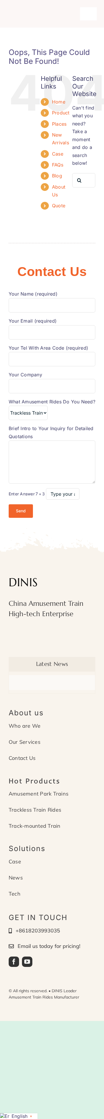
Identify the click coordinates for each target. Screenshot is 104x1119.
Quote (58, 205)
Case (57, 154)
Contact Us (22, 758)
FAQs (57, 165)
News (16, 877)
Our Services (24, 742)
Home (58, 102)
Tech (15, 893)
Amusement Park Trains (38, 793)
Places (59, 124)
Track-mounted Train (35, 826)
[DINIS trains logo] (37, 10)
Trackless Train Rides (35, 809)
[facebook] (14, 962)
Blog (57, 176)
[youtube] (27, 962)
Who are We (24, 726)
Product (61, 113)
